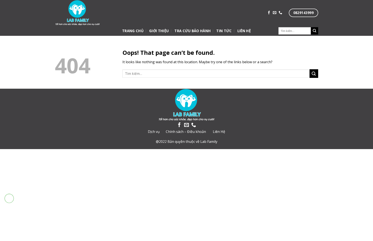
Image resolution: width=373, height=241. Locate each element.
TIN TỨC (224, 30)
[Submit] (314, 31)
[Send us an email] (274, 13)
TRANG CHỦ (133, 30)
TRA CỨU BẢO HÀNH (192, 30)
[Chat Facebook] (9, 220)
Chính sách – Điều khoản (186, 131)
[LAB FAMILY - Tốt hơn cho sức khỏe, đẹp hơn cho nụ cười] (92, 13)
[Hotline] (9, 198)
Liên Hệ (219, 131)
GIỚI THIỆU (159, 30)
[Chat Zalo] (9, 209)
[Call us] (280, 13)
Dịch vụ (154, 131)
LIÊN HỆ (244, 30)
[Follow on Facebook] (269, 13)
